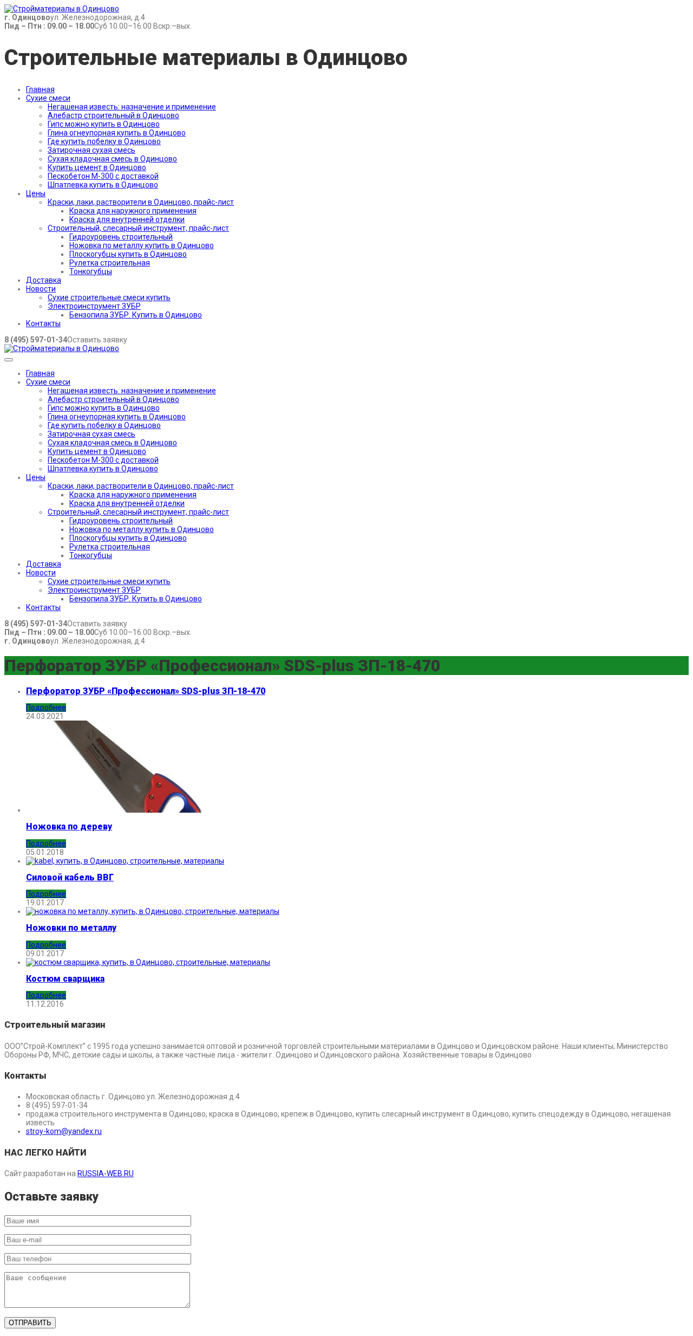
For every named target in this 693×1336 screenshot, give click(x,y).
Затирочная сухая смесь (91, 150)
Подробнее (46, 707)
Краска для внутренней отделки (127, 219)
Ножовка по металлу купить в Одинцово (141, 245)
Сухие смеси (48, 98)
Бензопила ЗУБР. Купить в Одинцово (135, 314)
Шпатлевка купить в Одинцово (103, 184)
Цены (35, 193)
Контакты (43, 323)
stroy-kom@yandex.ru (64, 1131)
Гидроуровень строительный (121, 236)
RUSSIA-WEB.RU (105, 1173)
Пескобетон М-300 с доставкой (103, 176)
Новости (41, 288)
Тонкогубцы (90, 271)
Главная (40, 89)
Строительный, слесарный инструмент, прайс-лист (138, 228)
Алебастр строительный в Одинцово (113, 115)
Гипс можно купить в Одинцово (104, 124)
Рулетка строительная (109, 262)
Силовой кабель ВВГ (70, 877)
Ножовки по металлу (71, 928)
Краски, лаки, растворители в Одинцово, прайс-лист (141, 202)
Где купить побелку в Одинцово (104, 141)
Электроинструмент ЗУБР (94, 306)
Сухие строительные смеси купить (109, 297)
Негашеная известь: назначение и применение (132, 106)
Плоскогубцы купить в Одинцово (128, 254)
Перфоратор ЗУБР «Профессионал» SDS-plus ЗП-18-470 (145, 691)
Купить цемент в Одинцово (97, 167)
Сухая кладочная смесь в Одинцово (112, 158)
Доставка (43, 280)
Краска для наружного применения (133, 210)
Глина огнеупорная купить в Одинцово (117, 132)
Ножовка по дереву (69, 826)
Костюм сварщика (65, 979)
